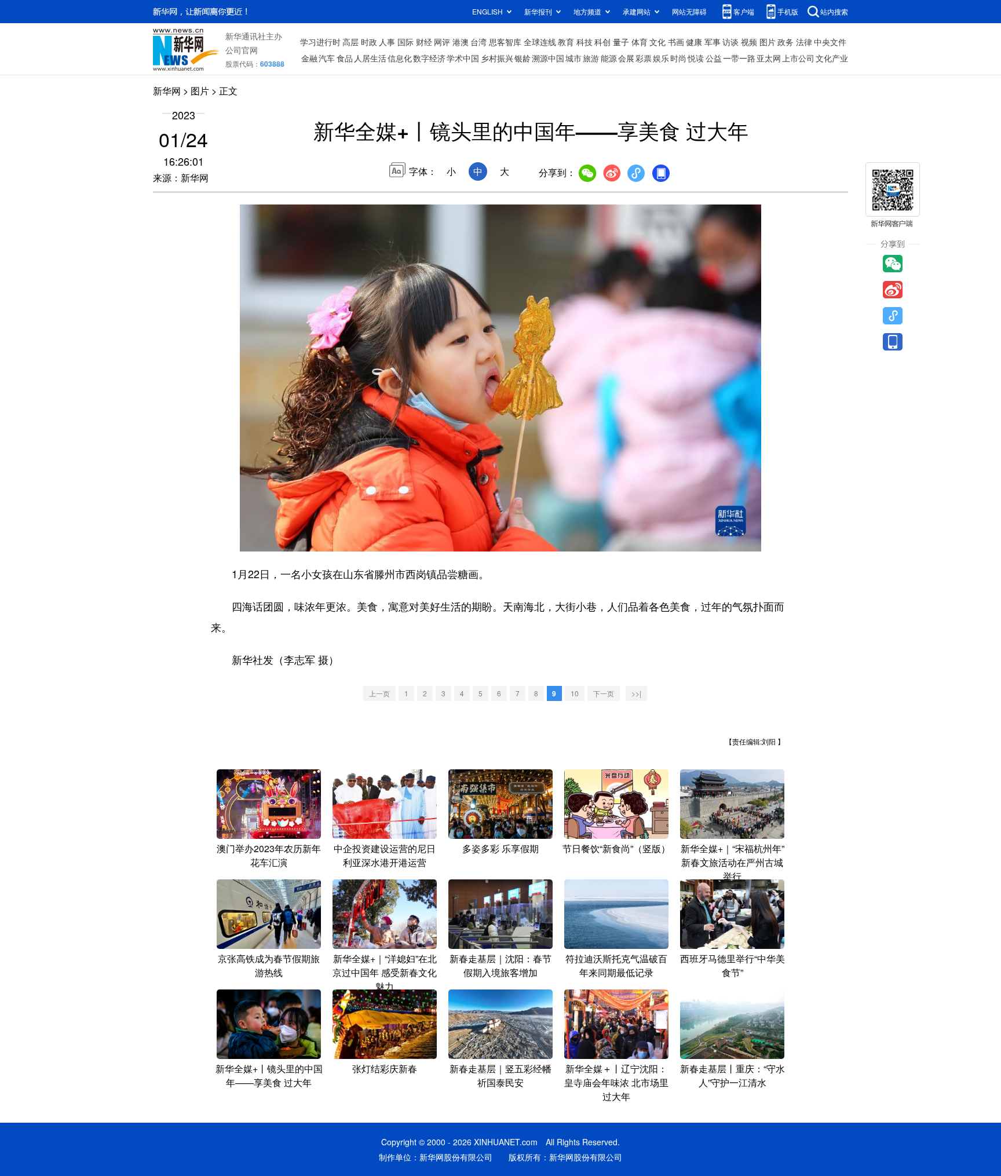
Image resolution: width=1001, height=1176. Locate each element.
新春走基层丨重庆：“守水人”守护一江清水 (732, 1075)
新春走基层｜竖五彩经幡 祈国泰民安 (500, 1075)
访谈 (730, 42)
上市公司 (798, 58)
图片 (767, 42)
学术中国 (463, 58)
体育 (639, 42)
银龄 (522, 58)
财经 (424, 42)
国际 (405, 42)
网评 (442, 42)
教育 (566, 42)
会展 (626, 58)
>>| (636, 693)
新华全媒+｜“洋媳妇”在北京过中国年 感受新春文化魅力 (385, 972)
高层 (350, 42)
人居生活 (370, 58)
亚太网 (769, 58)
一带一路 (739, 58)
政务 (785, 42)
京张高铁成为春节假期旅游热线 (269, 965)
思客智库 (505, 42)
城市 (573, 58)
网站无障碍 (689, 11)
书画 (676, 42)
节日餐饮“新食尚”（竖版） (616, 848)
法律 (804, 42)
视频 (749, 42)
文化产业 (832, 58)
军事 (712, 42)
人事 (387, 42)
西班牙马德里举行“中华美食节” (732, 965)
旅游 (591, 58)
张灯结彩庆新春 (384, 1068)
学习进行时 (320, 42)
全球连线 (540, 42)
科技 (584, 42)
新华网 (167, 90)
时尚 (678, 58)
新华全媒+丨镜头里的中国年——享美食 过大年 (269, 1075)
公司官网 (241, 50)
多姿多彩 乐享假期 (500, 848)
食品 (345, 58)
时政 (369, 42)
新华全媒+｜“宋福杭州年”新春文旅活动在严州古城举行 (732, 862)
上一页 (379, 693)
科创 (602, 42)
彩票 (643, 58)
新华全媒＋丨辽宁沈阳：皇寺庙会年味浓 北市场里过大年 (616, 1082)
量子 (621, 42)
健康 (694, 42)
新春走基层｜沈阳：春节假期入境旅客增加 (500, 965)
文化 (657, 42)
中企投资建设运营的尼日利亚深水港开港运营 (385, 855)
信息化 (400, 58)
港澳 (460, 42)
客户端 (743, 11)
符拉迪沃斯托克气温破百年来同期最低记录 (616, 965)
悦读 (696, 58)
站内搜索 (834, 11)
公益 (714, 58)
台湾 (478, 42)
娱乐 (661, 58)
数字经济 (429, 58)
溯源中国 (548, 58)
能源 (609, 58)
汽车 (327, 58)
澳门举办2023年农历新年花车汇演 (269, 855)
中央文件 (830, 42)
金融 (309, 58)
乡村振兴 (497, 58)
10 (575, 693)
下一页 (603, 693)
